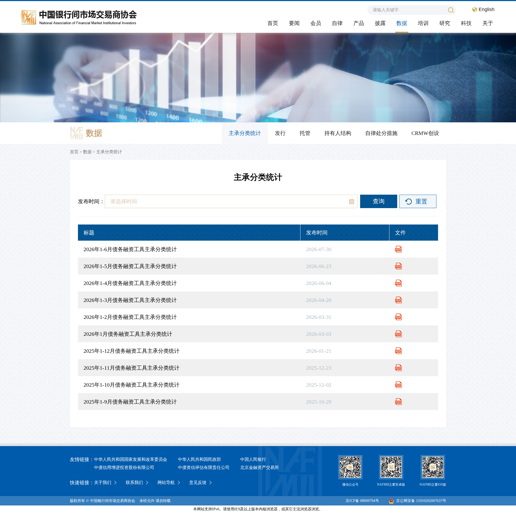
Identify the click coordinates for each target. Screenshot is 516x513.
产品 (358, 23)
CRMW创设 (425, 133)
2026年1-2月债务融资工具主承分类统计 (130, 317)
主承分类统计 (245, 133)
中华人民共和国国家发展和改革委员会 (130, 459)
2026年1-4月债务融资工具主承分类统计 (130, 283)
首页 (272, 23)
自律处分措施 (381, 133)
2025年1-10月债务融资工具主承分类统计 (132, 385)
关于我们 (102, 482)
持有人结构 (337, 133)
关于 (487, 23)
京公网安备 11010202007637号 (421, 501)
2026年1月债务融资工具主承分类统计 (128, 334)
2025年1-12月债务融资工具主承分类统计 (132, 351)
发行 (280, 133)
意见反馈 (197, 482)
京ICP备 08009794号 (362, 501)
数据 (401, 23)
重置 (421, 201)
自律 (337, 23)
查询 (379, 201)
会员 (315, 23)
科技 (466, 23)
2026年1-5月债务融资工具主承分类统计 (130, 266)
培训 (423, 23)
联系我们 (134, 482)
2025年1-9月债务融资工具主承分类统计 (130, 402)
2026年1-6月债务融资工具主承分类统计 (130, 249)
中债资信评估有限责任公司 (204, 467)
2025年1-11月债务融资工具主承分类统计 (132, 368)
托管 (305, 133)
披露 (380, 23)
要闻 (294, 23)
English (486, 9)
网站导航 (166, 482)
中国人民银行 (253, 459)
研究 (444, 23)
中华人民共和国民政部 (199, 459)
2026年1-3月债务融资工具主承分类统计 (130, 300)
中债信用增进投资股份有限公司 (124, 467)
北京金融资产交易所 (259, 467)
